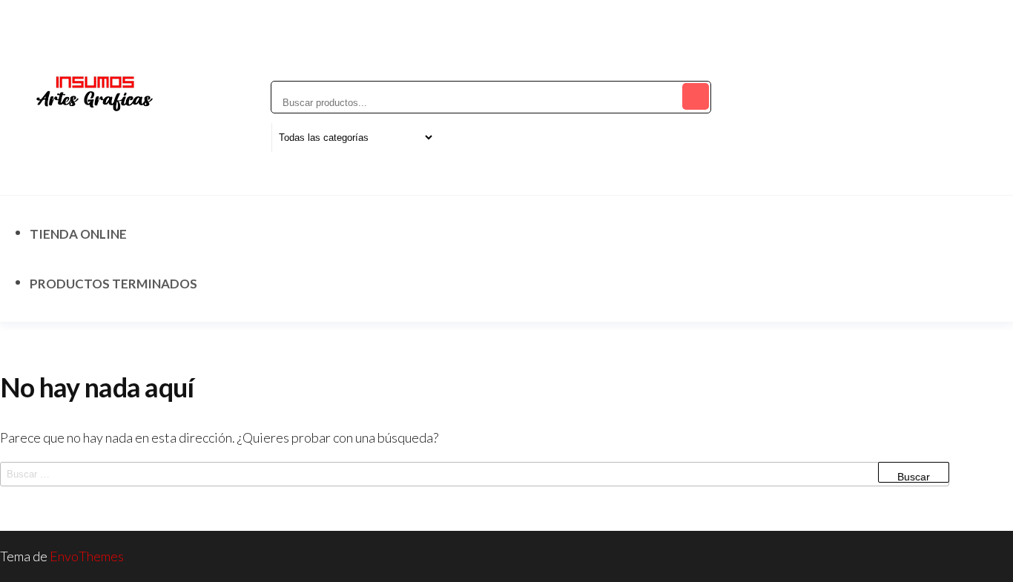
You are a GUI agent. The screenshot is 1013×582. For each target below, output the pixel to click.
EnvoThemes (87, 556)
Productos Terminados (113, 283)
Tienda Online (78, 234)
